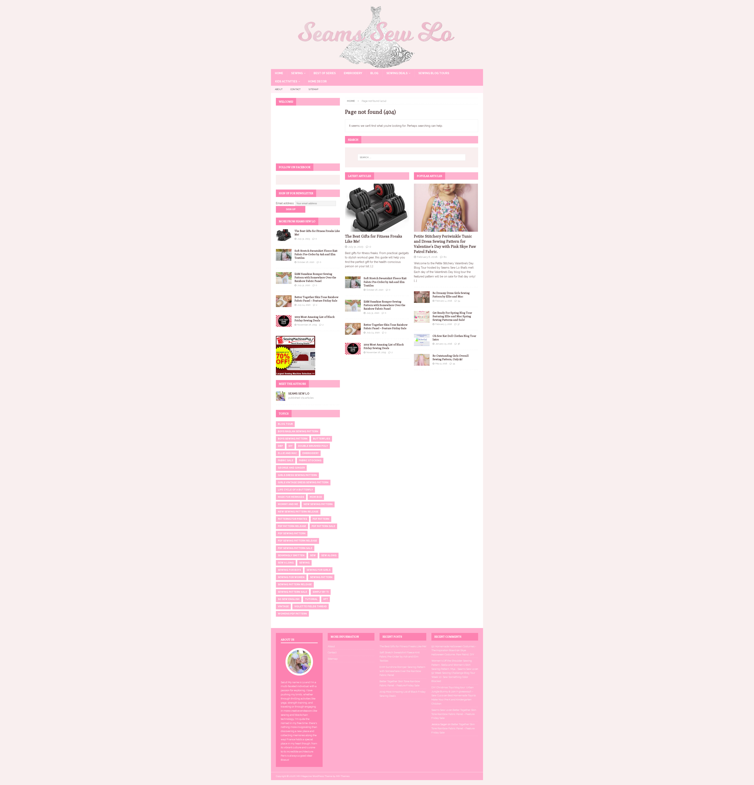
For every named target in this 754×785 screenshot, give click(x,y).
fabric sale (285, 460)
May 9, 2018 (441, 363)
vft (325, 599)
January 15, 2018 (443, 344)
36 (459, 344)
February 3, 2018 (443, 324)
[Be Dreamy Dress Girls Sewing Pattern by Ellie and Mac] (422, 297)
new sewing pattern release (298, 511)
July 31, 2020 (372, 313)
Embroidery (353, 73)
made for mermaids (291, 497)
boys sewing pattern (292, 438)
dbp (280, 446)
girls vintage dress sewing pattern (303, 482)
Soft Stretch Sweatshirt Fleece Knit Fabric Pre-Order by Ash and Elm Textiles (385, 282)
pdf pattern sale (323, 526)
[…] (372, 266)
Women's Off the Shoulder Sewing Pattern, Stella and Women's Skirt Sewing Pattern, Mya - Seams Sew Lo (453, 664)
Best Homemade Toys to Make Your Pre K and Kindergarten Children (453, 699)
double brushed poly (313, 446)
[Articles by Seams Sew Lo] (280, 398)
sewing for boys (289, 570)
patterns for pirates (292, 519)
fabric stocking (310, 460)
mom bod (316, 497)
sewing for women (291, 577)
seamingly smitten (291, 555)
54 (459, 301)
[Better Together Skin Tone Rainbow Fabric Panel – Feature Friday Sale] (353, 329)
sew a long (286, 562)
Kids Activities (286, 81)
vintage (283, 606)
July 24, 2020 (373, 332)
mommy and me (288, 504)
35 (454, 363)
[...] (415, 280)
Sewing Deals (397, 73)
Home (279, 73)
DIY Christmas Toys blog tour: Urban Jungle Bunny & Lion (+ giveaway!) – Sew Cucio (452, 691)
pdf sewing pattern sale (295, 548)
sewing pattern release (295, 584)
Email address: (285, 203)
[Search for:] (411, 157)
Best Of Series (325, 73)
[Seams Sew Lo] (377, 66)
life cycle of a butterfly (295, 489)
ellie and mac (287, 453)
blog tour (285, 424)
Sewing (297, 73)
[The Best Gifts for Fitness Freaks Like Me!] (377, 208)
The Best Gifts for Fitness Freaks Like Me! (403, 646)
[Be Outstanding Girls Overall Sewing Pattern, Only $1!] (422, 360)
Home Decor (317, 81)
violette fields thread (310, 606)
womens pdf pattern (292, 613)
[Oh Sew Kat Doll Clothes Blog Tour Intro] (422, 340)
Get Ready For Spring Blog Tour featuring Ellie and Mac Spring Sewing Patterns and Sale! (452, 316)
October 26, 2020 (374, 290)
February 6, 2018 (427, 256)
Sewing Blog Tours (433, 73)
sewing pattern (321, 577)
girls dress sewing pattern (297, 475)
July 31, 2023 (355, 246)
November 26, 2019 (376, 352)
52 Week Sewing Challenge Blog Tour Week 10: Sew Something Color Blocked (453, 677)
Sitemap (313, 89)
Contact (295, 89)
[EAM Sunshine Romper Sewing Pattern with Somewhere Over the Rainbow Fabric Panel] (353, 306)
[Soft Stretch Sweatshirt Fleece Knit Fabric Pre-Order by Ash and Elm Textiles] (353, 282)
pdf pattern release (292, 526)
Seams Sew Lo (298, 393)
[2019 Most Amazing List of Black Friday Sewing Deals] (353, 349)
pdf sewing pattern (292, 533)
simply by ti (321, 592)
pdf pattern (321, 519)
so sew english (288, 599)
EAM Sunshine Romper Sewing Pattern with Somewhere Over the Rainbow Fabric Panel (384, 305)
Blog (374, 73)
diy (290, 446)
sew (313, 555)
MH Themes (343, 776)
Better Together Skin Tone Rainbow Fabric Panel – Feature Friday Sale (453, 714)
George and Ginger (291, 467)
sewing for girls (318, 570)
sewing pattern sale (292, 592)
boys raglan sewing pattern (298, 431)
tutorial (311, 599)
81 (445, 256)
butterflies (321, 438)
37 (459, 324)
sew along (329, 555)
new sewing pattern (318, 504)
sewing (304, 562)
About (279, 89)
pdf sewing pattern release (297, 540)
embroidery (310, 453)
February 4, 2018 (443, 301)
